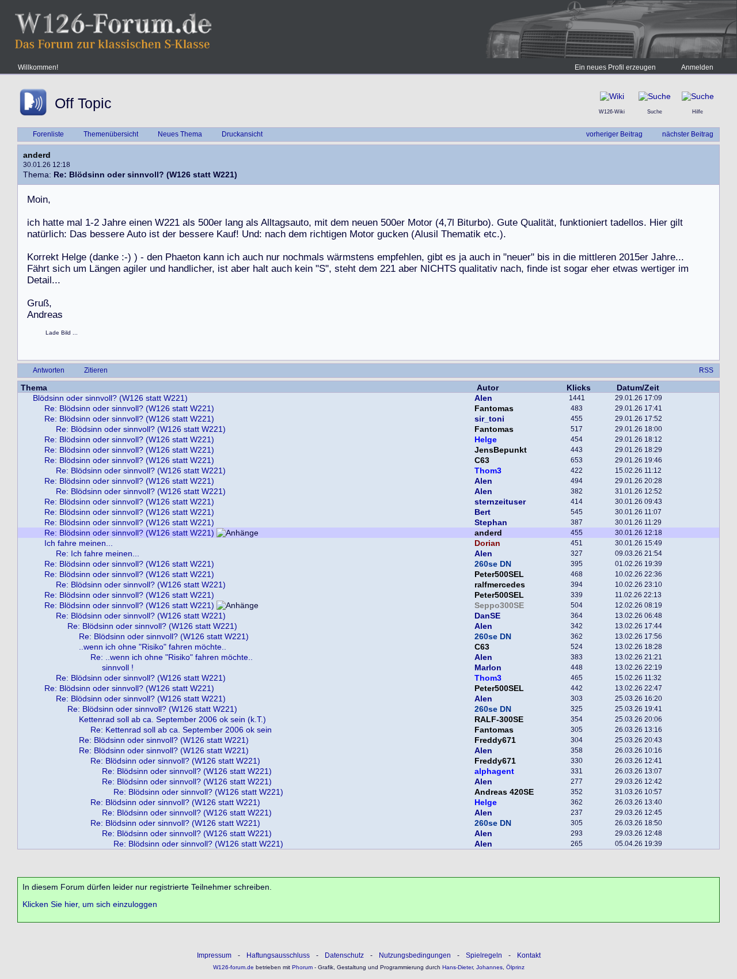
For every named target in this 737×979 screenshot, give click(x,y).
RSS (706, 370)
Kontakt (529, 955)
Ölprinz (515, 967)
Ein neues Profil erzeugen (615, 67)
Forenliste (48, 134)
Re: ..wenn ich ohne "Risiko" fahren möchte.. (171, 657)
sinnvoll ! (118, 667)
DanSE (487, 615)
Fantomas (494, 408)
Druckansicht (242, 134)
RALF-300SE (498, 719)
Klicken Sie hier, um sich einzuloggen (89, 904)
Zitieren (96, 370)
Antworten (48, 370)
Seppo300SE (499, 605)
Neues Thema (180, 134)
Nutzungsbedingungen (415, 955)
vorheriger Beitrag (614, 134)
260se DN (492, 563)
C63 (481, 460)
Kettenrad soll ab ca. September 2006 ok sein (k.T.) (172, 719)
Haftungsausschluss (278, 955)
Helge (485, 439)
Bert (482, 512)
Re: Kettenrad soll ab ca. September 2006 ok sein (181, 729)
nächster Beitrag (687, 134)
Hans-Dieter (457, 967)
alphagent (494, 771)
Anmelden (697, 67)
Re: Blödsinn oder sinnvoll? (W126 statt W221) (129, 408)
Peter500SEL (499, 574)
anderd (37, 155)
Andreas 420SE (504, 791)
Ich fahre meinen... (78, 543)
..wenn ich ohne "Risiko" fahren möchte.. (152, 646)
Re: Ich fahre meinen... (97, 553)
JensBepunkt (500, 449)
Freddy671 (495, 740)
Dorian (487, 543)
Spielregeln (484, 955)
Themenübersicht (110, 134)
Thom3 (488, 470)
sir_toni (489, 418)
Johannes (489, 967)
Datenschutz (344, 955)
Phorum (301, 967)
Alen (483, 398)
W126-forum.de (233, 967)
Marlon (488, 667)
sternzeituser (500, 501)
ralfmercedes (499, 584)
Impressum (214, 955)
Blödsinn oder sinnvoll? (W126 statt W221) (110, 398)
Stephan (490, 522)
